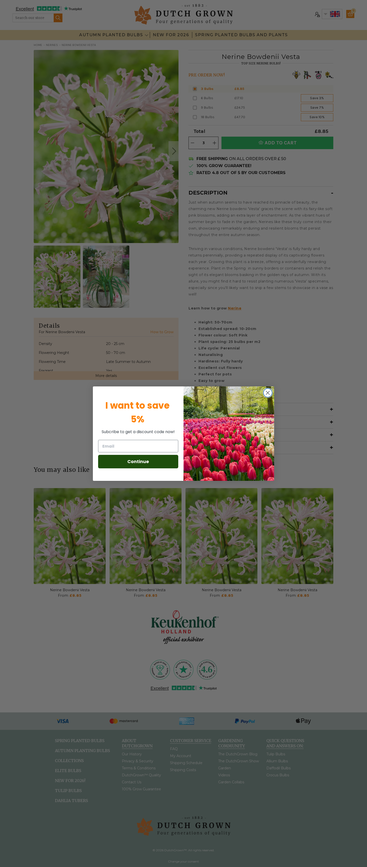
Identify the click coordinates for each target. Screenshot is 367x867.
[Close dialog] (267, 392)
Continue (138, 461)
